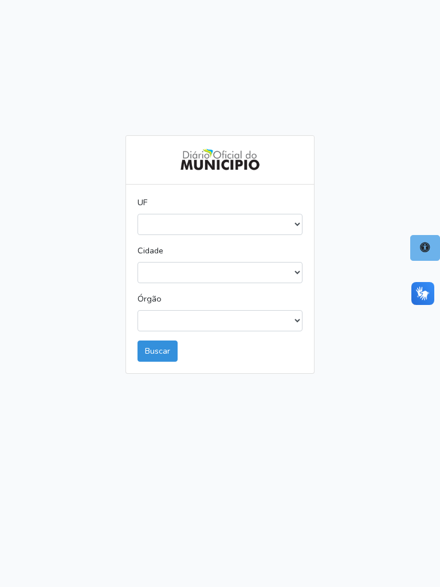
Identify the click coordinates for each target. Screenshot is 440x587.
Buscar (157, 351)
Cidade (150, 250)
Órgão (150, 298)
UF (142, 202)
